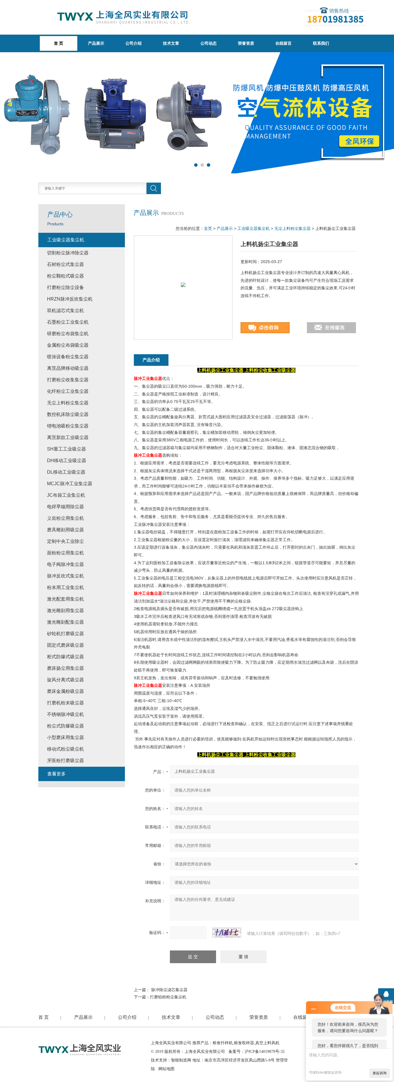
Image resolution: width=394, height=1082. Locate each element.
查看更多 (56, 773)
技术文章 (171, 43)
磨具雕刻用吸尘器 (65, 529)
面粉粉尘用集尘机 (65, 552)
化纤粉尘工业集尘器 (68, 391)
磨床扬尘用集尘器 (65, 668)
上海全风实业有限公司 (171, 1043)
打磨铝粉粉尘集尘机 (168, 997)
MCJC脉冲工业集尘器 (69, 483)
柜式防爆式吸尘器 (65, 656)
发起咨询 (380, 1073)
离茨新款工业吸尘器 (68, 437)
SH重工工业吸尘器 (66, 449)
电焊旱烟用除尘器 (65, 506)
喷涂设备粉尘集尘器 (68, 356)
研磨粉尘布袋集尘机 (68, 333)
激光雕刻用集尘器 (65, 610)
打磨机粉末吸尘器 (65, 702)
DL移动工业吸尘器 (66, 472)
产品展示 (96, 43)
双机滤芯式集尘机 (65, 310)
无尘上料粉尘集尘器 (292, 228)
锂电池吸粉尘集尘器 (68, 425)
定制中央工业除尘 (65, 541)
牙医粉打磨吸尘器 (65, 760)
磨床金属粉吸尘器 (65, 691)
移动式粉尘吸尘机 (65, 749)
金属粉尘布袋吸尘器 (68, 345)
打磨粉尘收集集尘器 (68, 379)
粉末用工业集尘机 (65, 587)
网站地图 (166, 1069)
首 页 (43, 1017)
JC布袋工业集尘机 (66, 495)
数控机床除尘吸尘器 (68, 414)
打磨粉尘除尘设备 (65, 287)
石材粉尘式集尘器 (65, 264)
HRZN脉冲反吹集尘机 (70, 299)
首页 (208, 228)
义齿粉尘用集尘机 (65, 518)
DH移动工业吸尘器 (66, 460)
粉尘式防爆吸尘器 (65, 725)
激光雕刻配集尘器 (65, 622)
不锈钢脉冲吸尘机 (65, 714)
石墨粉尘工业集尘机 (68, 322)
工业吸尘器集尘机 (253, 228)
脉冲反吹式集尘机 (65, 575)
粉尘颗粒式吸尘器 (65, 275)
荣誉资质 (246, 43)
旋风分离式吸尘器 (65, 679)
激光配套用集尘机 (65, 599)
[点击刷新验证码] (226, 932)
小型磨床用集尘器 (65, 737)
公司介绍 (133, 43)
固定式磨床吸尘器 (65, 645)
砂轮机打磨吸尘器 (65, 633)
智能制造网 (181, 1060)
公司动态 (208, 43)
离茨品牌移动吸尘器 (68, 368)
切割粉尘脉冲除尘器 (68, 252)
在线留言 (283, 43)
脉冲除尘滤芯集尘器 (169, 989)
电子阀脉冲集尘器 (65, 564)
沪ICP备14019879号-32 (265, 1051)
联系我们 (321, 43)
